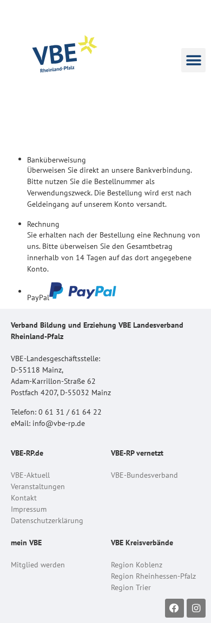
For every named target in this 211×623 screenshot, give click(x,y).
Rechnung (43, 224)
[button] (193, 60)
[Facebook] (174, 608)
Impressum (29, 509)
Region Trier (131, 587)
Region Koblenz (136, 565)
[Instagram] (196, 608)
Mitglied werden (38, 565)
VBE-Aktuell (30, 475)
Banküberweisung (56, 160)
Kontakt (24, 498)
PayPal (38, 297)
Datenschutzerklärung (47, 520)
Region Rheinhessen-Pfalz (153, 576)
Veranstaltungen (38, 486)
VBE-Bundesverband (144, 475)
